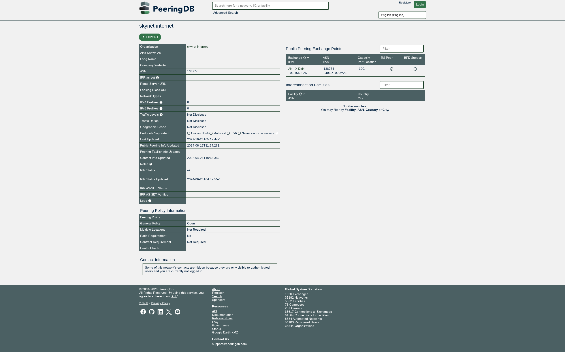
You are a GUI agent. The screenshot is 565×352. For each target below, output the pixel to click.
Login (420, 4)
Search (217, 296)
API (214, 311)
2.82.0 (143, 303)
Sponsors (218, 299)
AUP (174, 296)
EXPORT (149, 37)
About (216, 289)
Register (404, 2)
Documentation (222, 314)
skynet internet (197, 46)
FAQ (215, 322)
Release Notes (222, 318)
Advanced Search (225, 12)
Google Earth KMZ (225, 332)
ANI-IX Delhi (296, 68)
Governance (220, 325)
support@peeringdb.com (229, 344)
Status (216, 329)
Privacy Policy (160, 303)
